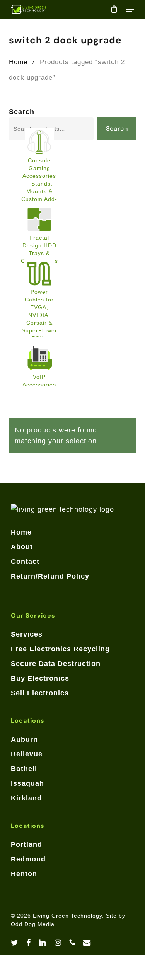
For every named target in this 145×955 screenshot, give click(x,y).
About (22, 547)
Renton (24, 874)
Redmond (28, 859)
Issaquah (27, 783)
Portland (26, 844)
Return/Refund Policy (50, 576)
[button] (130, 9)
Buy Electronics (40, 678)
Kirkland (26, 798)
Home (18, 62)
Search (21, 112)
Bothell (24, 769)
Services (27, 634)
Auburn (24, 739)
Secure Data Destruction (56, 663)
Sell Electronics (40, 693)
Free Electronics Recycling (60, 649)
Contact (25, 561)
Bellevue (27, 754)
